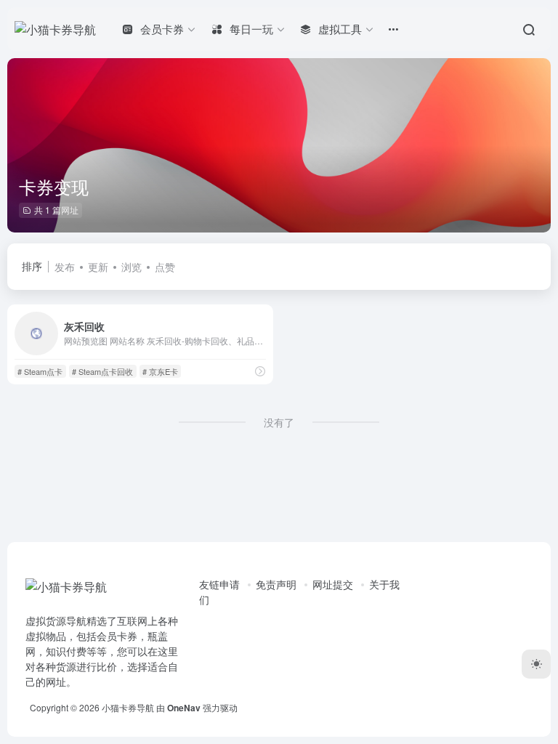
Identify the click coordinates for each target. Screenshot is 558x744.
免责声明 (276, 584)
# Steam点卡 (39, 371)
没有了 (279, 422)
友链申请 (219, 584)
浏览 (131, 266)
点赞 (165, 266)
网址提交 (332, 584)
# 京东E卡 (160, 371)
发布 (64, 266)
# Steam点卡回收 (102, 371)
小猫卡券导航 (128, 707)
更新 (98, 266)
